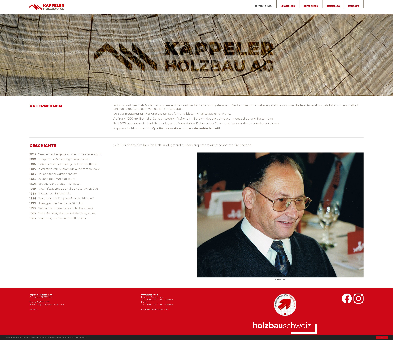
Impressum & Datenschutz (154, 309)
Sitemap (33, 309)
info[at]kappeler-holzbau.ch (50, 305)
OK (382, 337)
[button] (202, 217)
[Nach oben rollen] (353, 330)
